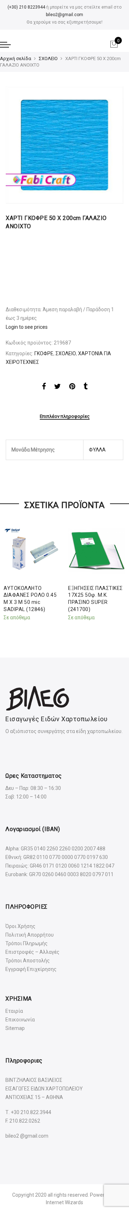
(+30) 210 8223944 (26, 7)
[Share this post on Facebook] (44, 387)
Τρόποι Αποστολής (27, 960)
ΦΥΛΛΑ (97, 450)
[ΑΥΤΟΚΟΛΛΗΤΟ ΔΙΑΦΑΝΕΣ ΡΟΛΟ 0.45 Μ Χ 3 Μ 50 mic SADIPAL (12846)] (32, 551)
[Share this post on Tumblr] (85, 387)
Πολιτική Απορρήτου (29, 935)
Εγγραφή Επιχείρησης (31, 969)
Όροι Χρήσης (20, 926)
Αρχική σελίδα (15, 58)
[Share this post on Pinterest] (72, 387)
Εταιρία (14, 1011)
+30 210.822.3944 (31, 1112)
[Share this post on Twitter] (57, 387)
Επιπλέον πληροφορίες (65, 416)
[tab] (64, 417)
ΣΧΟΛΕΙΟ (48, 58)
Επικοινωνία (20, 1019)
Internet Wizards (64, 1202)
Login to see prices (27, 327)
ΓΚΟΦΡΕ (43, 353)
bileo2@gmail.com (64, 14)
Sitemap (15, 1028)
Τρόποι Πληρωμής (26, 943)
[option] (64, 145)
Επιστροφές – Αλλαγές (32, 952)
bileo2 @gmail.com (26, 1136)
